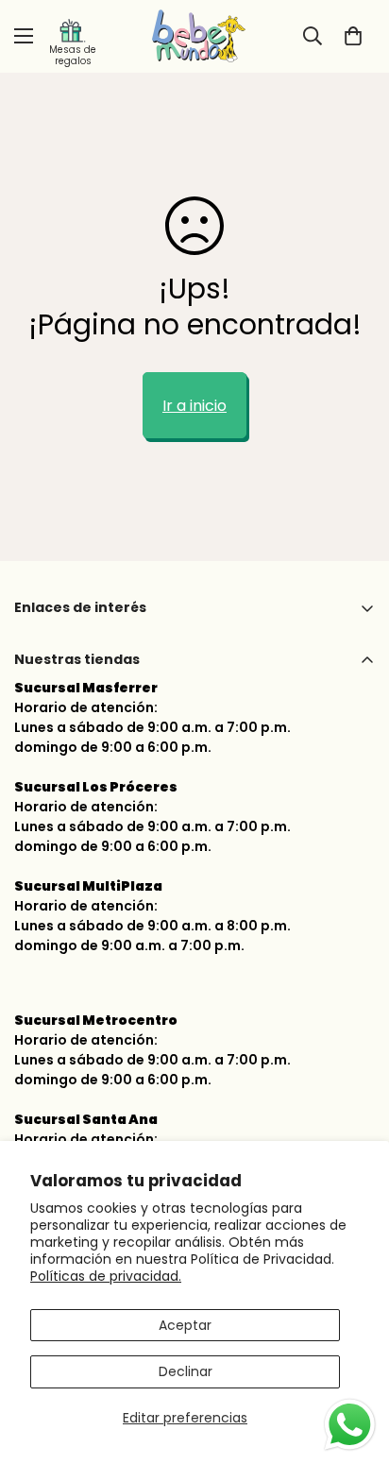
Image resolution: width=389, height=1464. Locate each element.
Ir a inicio (194, 406)
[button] (353, 36)
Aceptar (185, 1325)
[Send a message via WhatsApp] (350, 1425)
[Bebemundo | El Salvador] (194, 36)
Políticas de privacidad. (105, 1276)
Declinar (185, 1371)
